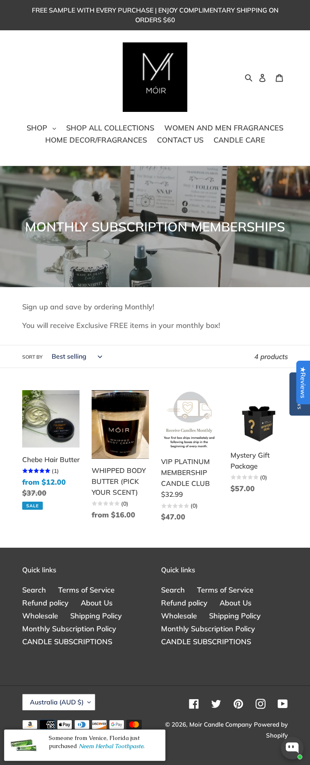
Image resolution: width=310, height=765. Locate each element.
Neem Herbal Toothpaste (111, 746)
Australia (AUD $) (57, 702)
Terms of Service (86, 590)
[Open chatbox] (292, 748)
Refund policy (45, 602)
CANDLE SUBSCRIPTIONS (67, 641)
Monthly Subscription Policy (69, 628)
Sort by (32, 357)
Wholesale (40, 615)
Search (34, 590)
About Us (97, 602)
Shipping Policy (96, 615)
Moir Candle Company (220, 724)
